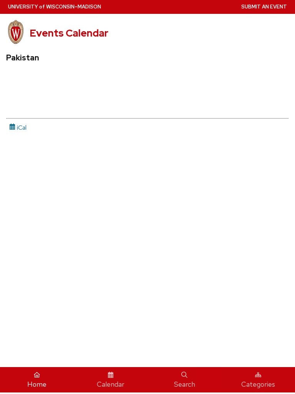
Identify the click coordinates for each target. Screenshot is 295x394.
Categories (258, 384)
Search (184, 384)
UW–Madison (54, 6)
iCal (21, 128)
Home (36, 384)
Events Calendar (69, 33)
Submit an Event (264, 6)
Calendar (110, 384)
